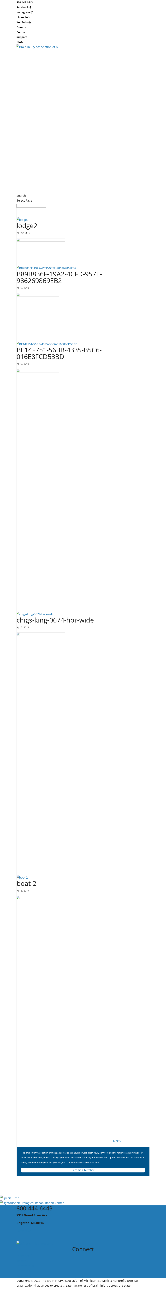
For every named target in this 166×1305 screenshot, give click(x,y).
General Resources (29, 111)
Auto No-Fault (26, 116)
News (20, 191)
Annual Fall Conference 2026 (36, 146)
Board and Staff (27, 67)
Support (22, 37)
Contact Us (24, 1231)
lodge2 (27, 225)
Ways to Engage (27, 166)
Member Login (26, 176)
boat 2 (26, 883)
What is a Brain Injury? (32, 87)
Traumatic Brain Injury (32, 92)
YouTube (23, 22)
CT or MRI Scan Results (32, 101)
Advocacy (23, 77)
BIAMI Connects (27, 126)
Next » (117, 1141)
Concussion (24, 97)
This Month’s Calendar (32, 141)
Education (23, 72)
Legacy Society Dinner (31, 151)
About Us (23, 62)
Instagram (24, 12)
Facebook (23, 7)
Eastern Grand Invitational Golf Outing (43, 156)
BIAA (20, 42)
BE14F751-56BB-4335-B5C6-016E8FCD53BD (59, 353)
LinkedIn (22, 17)
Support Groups (27, 131)
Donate (21, 27)
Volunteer (23, 181)
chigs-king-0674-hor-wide (55, 619)
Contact (22, 32)
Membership (25, 171)
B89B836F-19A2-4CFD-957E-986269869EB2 (59, 277)
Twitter (22, 1261)
